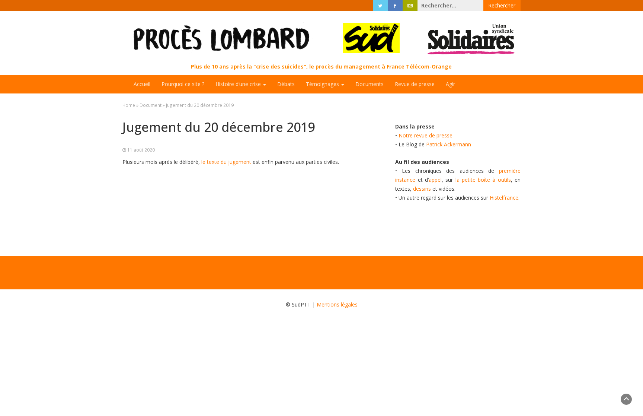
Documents (369, 84)
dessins (422, 188)
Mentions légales (337, 304)
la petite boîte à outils (483, 179)
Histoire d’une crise (238, 84)
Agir (450, 84)
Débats (286, 84)
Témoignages (323, 84)
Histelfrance (504, 197)
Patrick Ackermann (448, 144)
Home (128, 105)
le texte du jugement (226, 161)
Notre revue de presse (425, 135)
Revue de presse (415, 84)
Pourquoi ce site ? (182, 84)
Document (150, 105)
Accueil (142, 84)
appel (435, 179)
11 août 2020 (141, 150)
